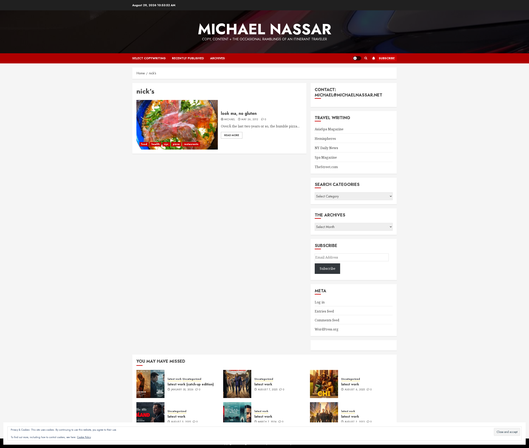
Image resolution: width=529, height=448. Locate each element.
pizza (176, 144)
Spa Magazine (326, 157)
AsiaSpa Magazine (329, 129)
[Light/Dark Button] (357, 58)
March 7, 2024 (267, 422)
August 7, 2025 (268, 389)
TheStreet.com (326, 167)
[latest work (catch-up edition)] (150, 384)
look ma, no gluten (239, 113)
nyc (166, 144)
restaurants (191, 144)
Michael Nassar (264, 29)
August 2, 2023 (355, 422)
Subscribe (387, 58)
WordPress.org (326, 329)
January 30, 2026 (182, 389)
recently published (188, 58)
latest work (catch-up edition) (191, 384)
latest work (174, 379)
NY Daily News (326, 148)
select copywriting (149, 58)
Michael (229, 119)
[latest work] (237, 384)
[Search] (365, 58)
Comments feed (327, 320)
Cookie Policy (84, 437)
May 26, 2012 (249, 119)
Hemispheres (325, 138)
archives (217, 58)
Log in (320, 302)
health (155, 144)
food (144, 144)
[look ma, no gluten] (177, 125)
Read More (231, 135)
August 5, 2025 (181, 422)
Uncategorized (191, 379)
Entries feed (324, 311)
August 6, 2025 (355, 389)
